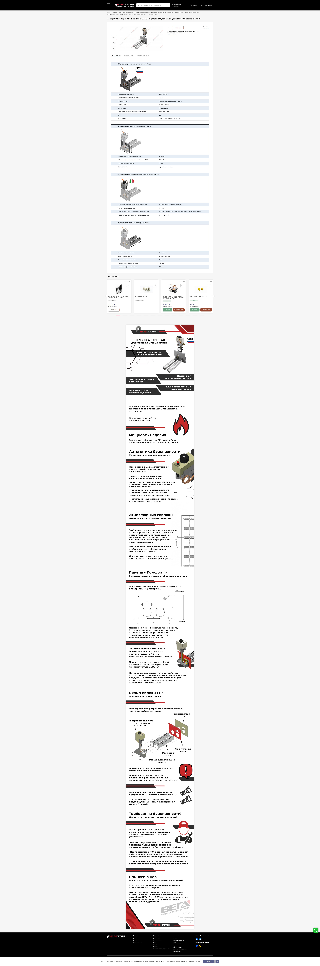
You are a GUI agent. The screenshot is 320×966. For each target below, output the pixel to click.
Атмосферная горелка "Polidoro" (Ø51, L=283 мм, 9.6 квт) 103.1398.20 (118, 297)
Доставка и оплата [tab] (143, 55)
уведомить (178, 27)
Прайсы (155, 944)
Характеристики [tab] (116, 55)
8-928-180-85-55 (177, 951)
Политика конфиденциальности (161, 948)
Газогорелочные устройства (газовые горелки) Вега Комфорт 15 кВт (183, 12)
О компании (156, 938)
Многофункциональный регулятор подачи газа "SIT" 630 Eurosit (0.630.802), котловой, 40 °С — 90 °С (173, 297)
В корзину (167, 309)
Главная (108, 12)
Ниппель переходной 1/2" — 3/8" (198, 296)
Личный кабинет (137, 942)
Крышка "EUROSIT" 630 (141, 296)
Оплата (155, 942)
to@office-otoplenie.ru (178, 940)
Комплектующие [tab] (113, 277)
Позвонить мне (176, 6)
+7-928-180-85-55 (176, 4)
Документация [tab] (129, 55)
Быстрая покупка (178, 309)
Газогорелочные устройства (126, 12)
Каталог (115, 12)
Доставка (155, 946)
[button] (113, 50)
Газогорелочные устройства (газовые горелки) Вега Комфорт (149, 12)
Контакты (135, 940)
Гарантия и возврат (158, 940)
